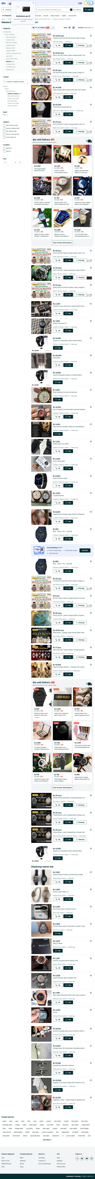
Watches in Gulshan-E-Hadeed (62, 19)
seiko (22, 1121)
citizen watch (33, 1125)
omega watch (86, 1125)
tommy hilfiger (84, 1128)
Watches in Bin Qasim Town (42, 19)
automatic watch (7, 1125)
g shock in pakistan (47, 1132)
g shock (48, 1121)
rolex (28, 1121)
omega (66, 1121)
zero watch (50, 1125)
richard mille (81, 1136)
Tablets (64, 15)
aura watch (63, 1128)
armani (38, 1128)
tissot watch (46, 1128)
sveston (25, 1136)
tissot (34, 1121)
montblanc (75, 1132)
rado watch (84, 1121)
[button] (43, 27)
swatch (42, 1125)
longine (55, 1128)
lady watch (35, 1132)
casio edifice (73, 1128)
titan (57, 1132)
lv (62, 1136)
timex (58, 1125)
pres (89, 1136)
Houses (45, 15)
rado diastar (85, 1132)
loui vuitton (29, 1128)
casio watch (57, 1121)
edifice (27, 1132)
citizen (41, 1121)
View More (46, 1140)
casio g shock (7, 1132)
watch (4, 1121)
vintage (17, 1125)
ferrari (10, 1128)
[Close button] (33, 3)
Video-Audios (55, 15)
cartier (24, 1125)
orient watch (16, 1136)
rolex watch (74, 1121)
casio (10, 1121)
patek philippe (18, 1132)
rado (16, 1121)
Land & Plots (72, 15)
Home (3, 19)
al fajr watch (6, 1136)
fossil (4, 1128)
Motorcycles (37, 15)
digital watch (65, 1132)
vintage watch (19, 1128)
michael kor (55, 1136)
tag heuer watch (35, 1136)
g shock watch (70, 1136)
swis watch (46, 1136)
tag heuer (65, 1125)
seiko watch (75, 1125)
